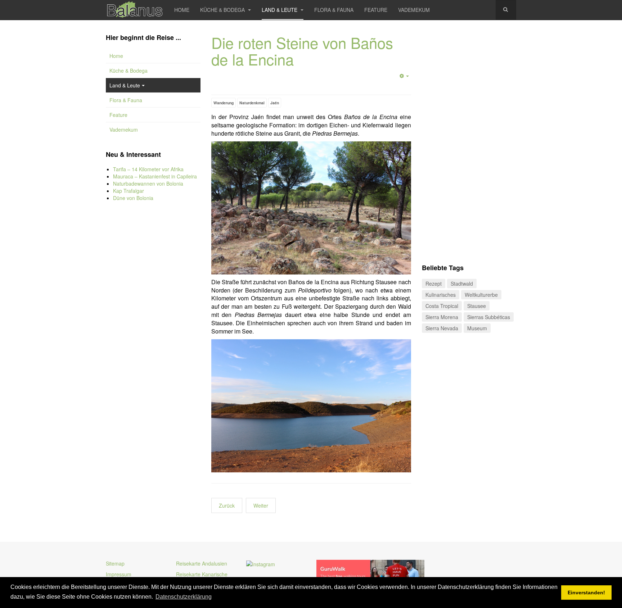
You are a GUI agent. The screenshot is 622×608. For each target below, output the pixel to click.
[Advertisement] (153, 327)
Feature (375, 9)
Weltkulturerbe (481, 294)
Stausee (476, 305)
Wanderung (223, 102)
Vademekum (414, 9)
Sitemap (115, 563)
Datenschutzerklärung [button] (184, 597)
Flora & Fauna (333, 9)
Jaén (274, 102)
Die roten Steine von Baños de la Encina (302, 51)
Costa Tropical (441, 305)
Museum (477, 328)
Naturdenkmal (252, 102)
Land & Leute (280, 9)
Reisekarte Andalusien (201, 563)
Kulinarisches (440, 294)
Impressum (118, 574)
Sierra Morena (441, 317)
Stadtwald (462, 283)
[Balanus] (134, 10)
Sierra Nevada (441, 328)
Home (181, 9)
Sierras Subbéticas (488, 317)
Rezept (433, 283)
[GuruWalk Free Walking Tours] (370, 572)
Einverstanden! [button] (586, 592)
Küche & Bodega (223, 9)
